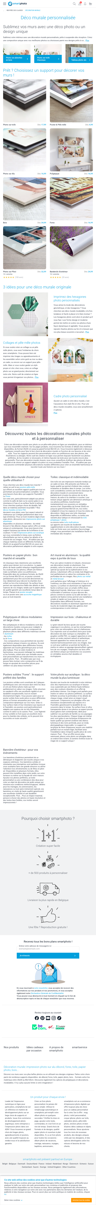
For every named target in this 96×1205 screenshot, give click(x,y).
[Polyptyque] (71, 149)
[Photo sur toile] (24, 100)
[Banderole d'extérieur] (71, 247)
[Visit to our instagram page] (53, 1018)
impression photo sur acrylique (31, 533)
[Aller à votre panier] (90, 3)
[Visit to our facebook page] (36, 1018)
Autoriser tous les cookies (81, 1200)
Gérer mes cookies (12, 1200)
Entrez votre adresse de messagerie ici (35, 946)
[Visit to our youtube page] (48, 1018)
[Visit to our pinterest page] (42, 1018)
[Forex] (71, 198)
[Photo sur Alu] (24, 149)
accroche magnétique (33, 594)
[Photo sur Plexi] (24, 247)
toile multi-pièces (71, 522)
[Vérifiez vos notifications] (85, 3)
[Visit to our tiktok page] (59, 1018)
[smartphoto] (17, 4)
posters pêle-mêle (27, 487)
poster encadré (26, 592)
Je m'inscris (25, 955)
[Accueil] (3, 10)
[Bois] (24, 198)
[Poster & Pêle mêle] (71, 100)
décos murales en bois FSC (14, 510)
